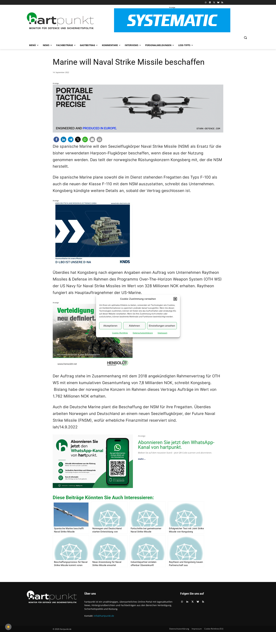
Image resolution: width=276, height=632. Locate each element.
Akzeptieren (110, 325)
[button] (175, 298)
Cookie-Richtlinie (120, 333)
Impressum (162, 333)
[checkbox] (8, 627)
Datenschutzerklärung (143, 333)
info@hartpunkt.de (104, 615)
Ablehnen (134, 325)
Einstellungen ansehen (162, 325)
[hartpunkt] (60, 20)
